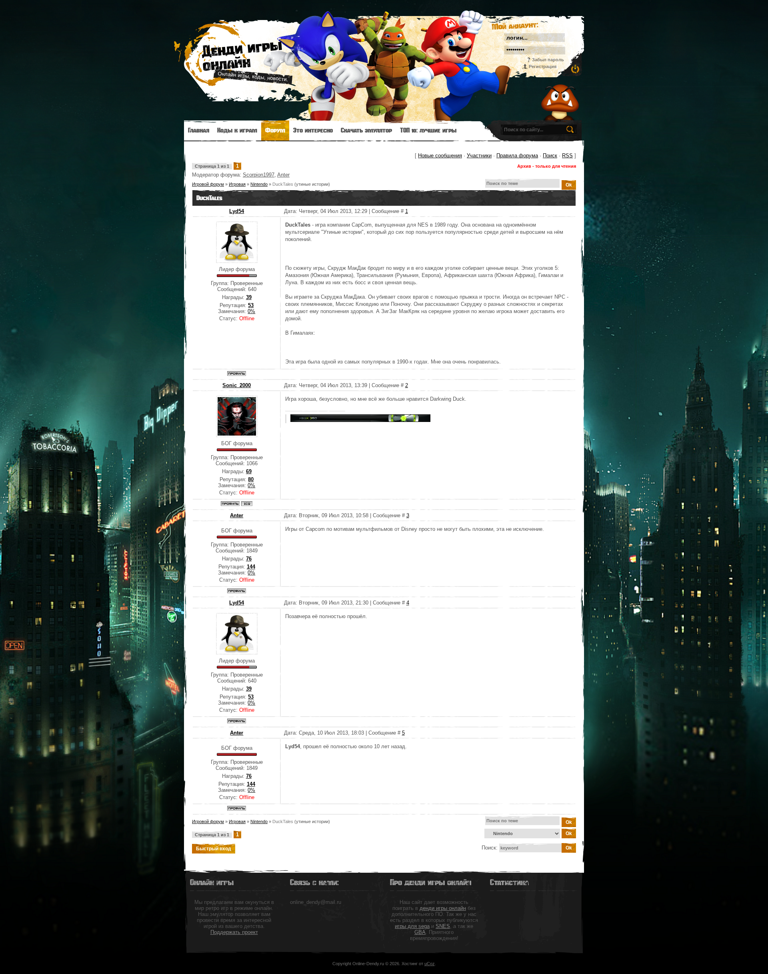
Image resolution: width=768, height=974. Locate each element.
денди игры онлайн (443, 908)
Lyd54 (236, 211)
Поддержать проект (234, 932)
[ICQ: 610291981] (246, 503)
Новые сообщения (440, 156)
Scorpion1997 (258, 175)
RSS (567, 156)
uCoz (429, 963)
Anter (283, 175)
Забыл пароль (548, 59)
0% (251, 311)
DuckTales (282, 184)
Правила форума (517, 156)
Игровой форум (208, 184)
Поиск (550, 156)
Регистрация (542, 66)
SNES (443, 926)
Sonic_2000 (236, 385)
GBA (420, 932)
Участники (479, 156)
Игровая (237, 184)
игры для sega (412, 926)
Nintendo (259, 184)
